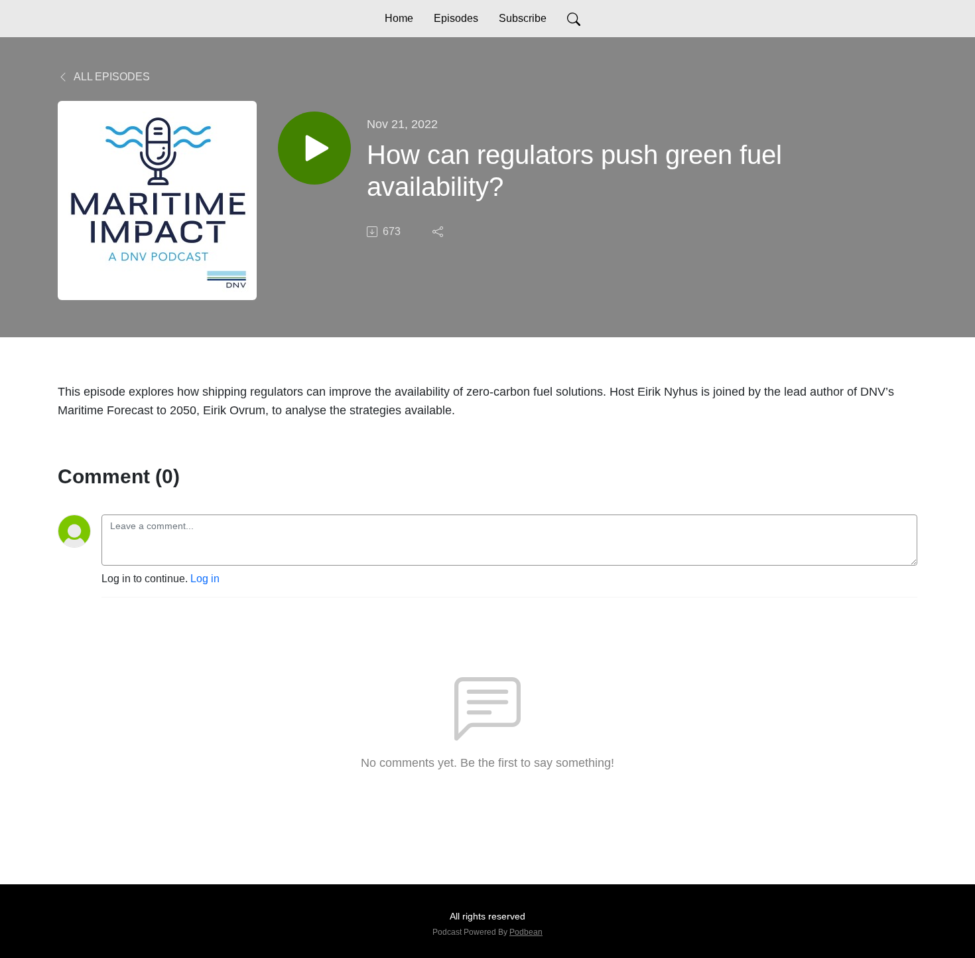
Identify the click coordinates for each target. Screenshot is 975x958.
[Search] (574, 18)
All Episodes (111, 76)
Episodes (456, 18)
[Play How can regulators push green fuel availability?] (314, 148)
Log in (205, 578)
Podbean (526, 932)
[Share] (439, 231)
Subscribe (523, 18)
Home (399, 18)
